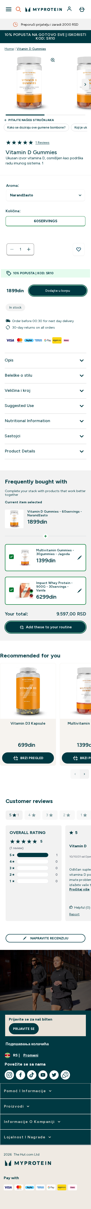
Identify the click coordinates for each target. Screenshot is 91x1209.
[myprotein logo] (43, 9)
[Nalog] (70, 9)
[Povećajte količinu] (29, 249)
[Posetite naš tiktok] (31, 1075)
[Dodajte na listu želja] (78, 249)
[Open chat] (65, 1075)
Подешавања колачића (27, 1044)
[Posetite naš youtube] (43, 1075)
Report (74, 914)
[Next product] (84, 774)
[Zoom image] (52, 60)
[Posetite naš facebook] (20, 1075)
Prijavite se (24, 1029)
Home (9, 49)
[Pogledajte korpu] (82, 9)
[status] (20, 249)
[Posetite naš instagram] (9, 1075)
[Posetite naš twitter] (54, 1075)
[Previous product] (75, 774)
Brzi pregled (31, 758)
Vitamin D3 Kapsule (28, 723)
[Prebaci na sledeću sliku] (85, 84)
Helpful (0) (82, 907)
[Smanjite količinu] (12, 249)
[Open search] (18, 9)
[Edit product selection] (79, 557)
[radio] (45, 221)
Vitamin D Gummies (31, 49)
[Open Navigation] (8, 9)
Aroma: (12, 186)
